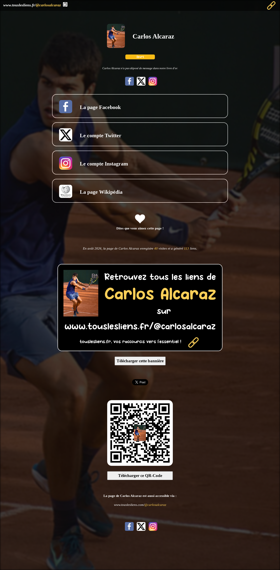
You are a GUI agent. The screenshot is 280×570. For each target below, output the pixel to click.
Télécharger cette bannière (140, 361)
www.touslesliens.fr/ (32, 5)
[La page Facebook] (129, 84)
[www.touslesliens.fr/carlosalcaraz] (140, 349)
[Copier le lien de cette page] (65, 4)
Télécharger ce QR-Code (140, 475)
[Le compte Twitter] (140, 84)
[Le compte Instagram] (151, 84)
